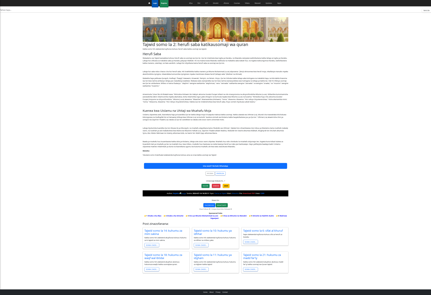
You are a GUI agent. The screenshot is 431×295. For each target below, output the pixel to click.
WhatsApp (221, 205)
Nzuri (205, 186)
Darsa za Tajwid (221, 193)
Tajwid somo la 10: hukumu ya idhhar (213, 232)
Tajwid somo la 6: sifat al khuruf (263, 230)
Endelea (220, 173)
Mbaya (216, 186)
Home (205, 292)
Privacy (218, 292)
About (211, 292)
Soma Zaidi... (152, 245)
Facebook (209, 205)
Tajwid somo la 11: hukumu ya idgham (213, 256)
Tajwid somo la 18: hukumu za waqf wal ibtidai (163, 256)
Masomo (235, 193)
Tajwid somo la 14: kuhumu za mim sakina (163, 232)
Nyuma (210, 173)
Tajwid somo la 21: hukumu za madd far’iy (262, 256)
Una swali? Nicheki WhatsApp (215, 166)
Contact (225, 292)
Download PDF (249, 193)
